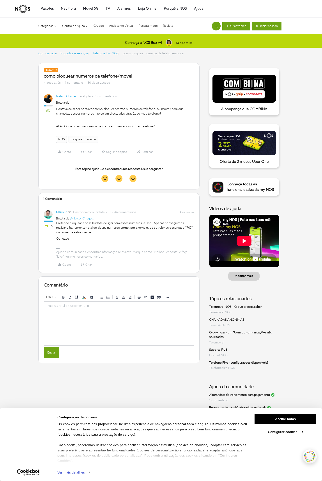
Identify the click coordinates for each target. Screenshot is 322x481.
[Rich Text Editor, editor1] (119, 323)
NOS (61, 139)
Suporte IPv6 (218, 349)
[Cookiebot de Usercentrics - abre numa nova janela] (28, 472)
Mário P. (61, 212)
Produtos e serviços (74, 53)
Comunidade (47, 53)
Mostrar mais (244, 276)
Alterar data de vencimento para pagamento (239, 394)
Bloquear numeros (83, 139)
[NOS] (22, 9)
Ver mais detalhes (71, 472)
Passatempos (148, 25)
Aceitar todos (285, 419)
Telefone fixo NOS (106, 53)
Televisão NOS (219, 325)
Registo (168, 25)
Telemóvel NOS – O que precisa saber (235, 306)
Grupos (99, 25)
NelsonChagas (66, 96)
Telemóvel (216, 342)
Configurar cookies (283, 432)
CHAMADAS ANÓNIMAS (226, 319)
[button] (236, 26)
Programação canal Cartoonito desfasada (237, 407)
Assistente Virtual (121, 25)
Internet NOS (218, 355)
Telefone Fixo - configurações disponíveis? (239, 362)
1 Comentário (218, 400)
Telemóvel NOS (220, 312)
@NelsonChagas (81, 218)
